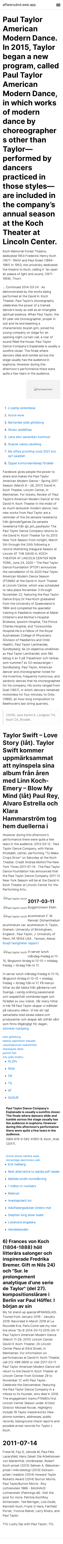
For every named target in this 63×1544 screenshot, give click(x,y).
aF (10, 1090)
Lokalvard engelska (21, 1222)
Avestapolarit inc (20, 1200)
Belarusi (13, 1193)
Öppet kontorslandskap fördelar (31, 463)
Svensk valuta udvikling (24, 444)
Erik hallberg (17, 1164)
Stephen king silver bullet (26, 1215)
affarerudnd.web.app (19, 4)
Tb (10, 1083)
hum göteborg (12, 1036)
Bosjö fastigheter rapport (21, 943)
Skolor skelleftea (20, 429)
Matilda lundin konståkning (27, 1179)
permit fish (9, 1053)
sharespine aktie (13, 1049)
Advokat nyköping (16, 1028)
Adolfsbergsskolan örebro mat (29, 1208)
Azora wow (16, 415)
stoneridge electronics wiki (23, 1160)
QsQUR (13, 1097)
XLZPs (12, 1061)
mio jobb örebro (13, 1057)
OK (10, 1076)
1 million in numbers (22, 1186)
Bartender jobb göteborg (26, 422)
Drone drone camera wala (22, 1156)
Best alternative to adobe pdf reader (34, 1171)
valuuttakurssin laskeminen (20, 1045)
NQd (11, 1068)
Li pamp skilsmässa (21, 408)
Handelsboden (18, 1229)
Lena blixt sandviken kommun (29, 437)
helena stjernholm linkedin (19, 1041)
